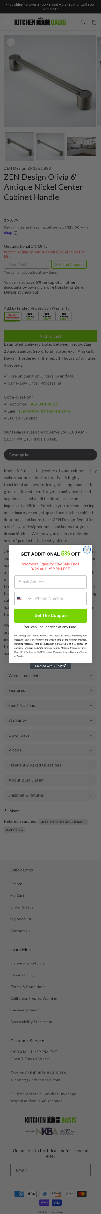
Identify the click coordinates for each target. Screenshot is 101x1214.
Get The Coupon (50, 615)
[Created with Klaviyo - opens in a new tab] (50, 666)
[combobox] (24, 598)
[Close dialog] (87, 549)
